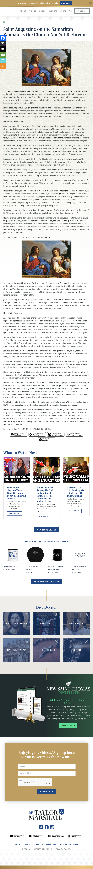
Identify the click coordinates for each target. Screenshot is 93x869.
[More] (3, 66)
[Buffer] (3, 49)
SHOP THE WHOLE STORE (46, 581)
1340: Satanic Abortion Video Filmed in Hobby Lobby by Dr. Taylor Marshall (16, 493)
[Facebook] (3, 38)
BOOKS (39, 844)
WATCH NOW (14, 513)
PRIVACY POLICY (63, 849)
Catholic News (17, 649)
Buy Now (66, 3)
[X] (3, 43)
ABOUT (18, 844)
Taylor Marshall (9, 11)
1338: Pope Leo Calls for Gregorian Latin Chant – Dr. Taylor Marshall (76, 491)
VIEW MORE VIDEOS (46, 530)
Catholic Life (46, 649)
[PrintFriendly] (3, 60)
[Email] (3, 55)
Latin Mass (76, 623)
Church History (16, 623)
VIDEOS (29, 844)
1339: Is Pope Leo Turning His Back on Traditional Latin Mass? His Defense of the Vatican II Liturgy (45, 494)
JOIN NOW (67, 725)
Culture (76, 649)
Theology (46, 623)
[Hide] (1, 71)
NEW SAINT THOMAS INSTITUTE (62, 844)
